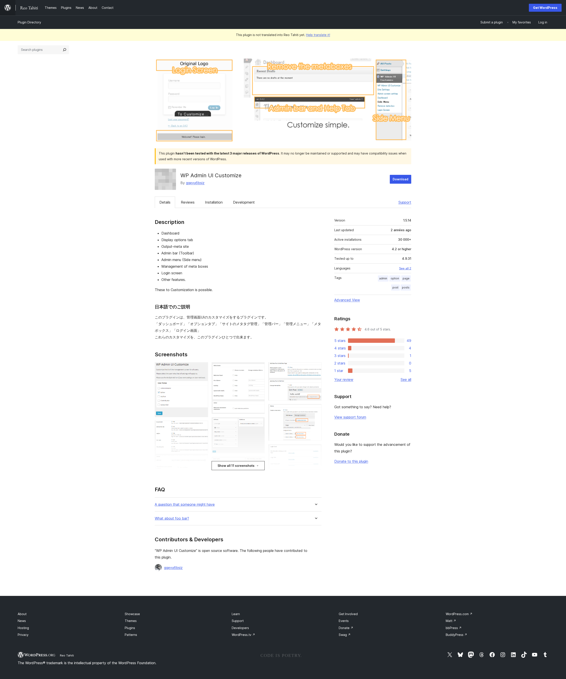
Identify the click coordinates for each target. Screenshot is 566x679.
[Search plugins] (64, 49)
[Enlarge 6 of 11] (258, 463)
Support (404, 202)
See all (406, 379)
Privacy (23, 635)
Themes (131, 621)
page (406, 278)
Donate (346, 628)
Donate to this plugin (351, 461)
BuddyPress (456, 635)
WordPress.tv (243, 635)
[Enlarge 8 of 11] (315, 368)
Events (344, 621)
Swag (345, 635)
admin (383, 278)
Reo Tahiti (67, 655)
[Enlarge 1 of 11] (202, 368)
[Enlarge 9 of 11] (315, 410)
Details (164, 202)
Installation (214, 202)
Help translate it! (318, 35)
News (22, 621)
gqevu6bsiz (195, 183)
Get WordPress (545, 8)
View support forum (350, 417)
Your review (343, 379)
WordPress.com (459, 614)
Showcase (132, 614)
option (395, 278)
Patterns (131, 635)
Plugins (130, 628)
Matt (451, 621)
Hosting (23, 628)
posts (405, 287)
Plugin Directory (29, 22)
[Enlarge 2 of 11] (202, 426)
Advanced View (347, 300)
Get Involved (348, 614)
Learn (236, 614)
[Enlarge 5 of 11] (258, 423)
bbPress (454, 628)
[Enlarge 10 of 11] (315, 450)
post (395, 287)
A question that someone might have (185, 504)
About (22, 614)
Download (400, 179)
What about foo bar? (172, 518)
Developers (240, 628)
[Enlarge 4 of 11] (258, 368)
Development (244, 202)
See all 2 (405, 268)
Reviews (188, 202)
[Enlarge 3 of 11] (202, 471)
